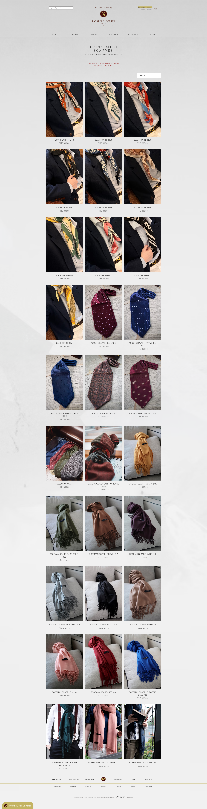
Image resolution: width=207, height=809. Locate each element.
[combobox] (149, 75)
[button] (156, 8)
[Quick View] (64, 109)
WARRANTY (57, 787)
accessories (110, 26)
